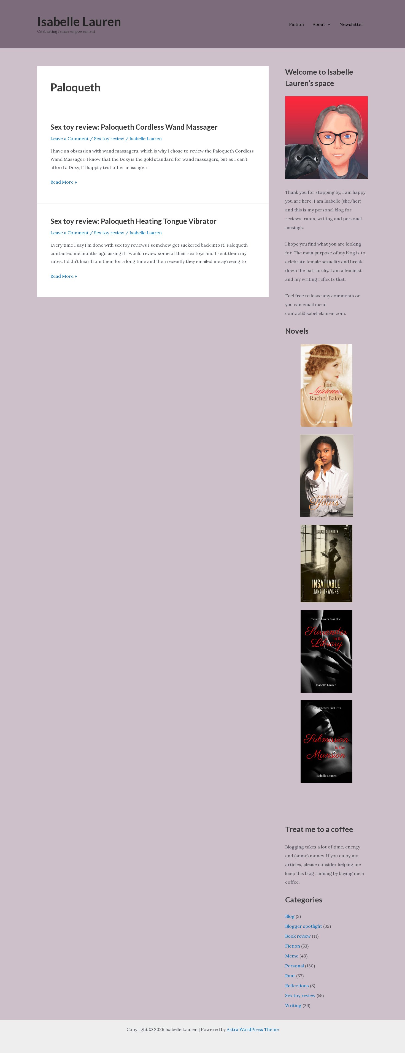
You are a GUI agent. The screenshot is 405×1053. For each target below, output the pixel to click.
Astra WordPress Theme (253, 1029)
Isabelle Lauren (79, 21)
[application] (328, 24)
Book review (298, 936)
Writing (293, 1005)
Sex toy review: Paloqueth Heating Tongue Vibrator (133, 221)
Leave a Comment (69, 138)
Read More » (63, 182)
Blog (290, 916)
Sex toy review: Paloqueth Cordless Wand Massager (134, 127)
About (319, 24)
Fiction (296, 24)
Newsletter (351, 24)
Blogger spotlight (303, 926)
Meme (291, 956)
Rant (290, 975)
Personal (294, 965)
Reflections (297, 985)
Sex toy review (109, 138)
